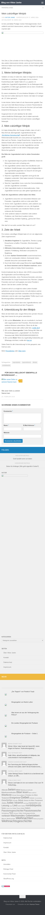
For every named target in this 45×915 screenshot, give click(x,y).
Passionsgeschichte (12, 810)
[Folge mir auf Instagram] (42, 450)
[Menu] (42, 2)
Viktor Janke (10, 17)
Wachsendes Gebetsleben (25, 815)
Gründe (14, 800)
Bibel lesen (22, 792)
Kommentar (8, 411)
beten (12, 789)
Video (20, 813)
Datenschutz (7, 662)
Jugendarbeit (16, 362)
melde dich (36, 328)
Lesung (5, 805)
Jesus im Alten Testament (33, 800)
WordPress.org (8, 878)
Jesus (20, 800)
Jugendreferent (26, 362)
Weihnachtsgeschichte (17, 821)
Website (6, 432)
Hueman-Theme (34, 904)
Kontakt (6, 657)
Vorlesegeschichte (29, 813)
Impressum (7, 667)
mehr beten (21, 806)
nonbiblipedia (6, 365)
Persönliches (7, 8)
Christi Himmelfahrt (18, 795)
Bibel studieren (32, 792)
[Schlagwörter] (38, 686)
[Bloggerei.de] (6, 886)
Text (11, 813)
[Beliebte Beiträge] (7, 686)
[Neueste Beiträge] (17, 686)
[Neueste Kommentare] (27, 686)
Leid (39, 803)
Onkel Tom (9, 808)
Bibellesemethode (27, 790)
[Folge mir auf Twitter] (35, 450)
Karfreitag (25, 803)
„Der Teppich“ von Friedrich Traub (22, 691)
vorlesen (6, 815)
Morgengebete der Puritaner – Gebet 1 (24, 733)
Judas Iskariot (14, 802)
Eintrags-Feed (8, 869)
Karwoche (33, 803)
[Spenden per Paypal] (39, 450)
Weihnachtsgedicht (38, 818)
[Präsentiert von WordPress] (16, 904)
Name (6, 425)
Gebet (25, 797)
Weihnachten (24, 818)
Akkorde (5, 790)
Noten (4, 808)
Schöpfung (5, 813)
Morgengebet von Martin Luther (22, 702)
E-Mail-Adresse (29, 425)
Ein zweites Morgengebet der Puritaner (24, 723)
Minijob (35, 362)
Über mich (21, 351)
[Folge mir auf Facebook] (32, 450)
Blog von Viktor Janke (11, 2)
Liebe (10, 805)
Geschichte (7, 800)
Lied (15, 805)
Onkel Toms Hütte (18, 808)
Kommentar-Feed (9, 874)
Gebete (31, 798)
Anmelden (6, 864)
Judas (4, 803)
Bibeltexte (7, 795)
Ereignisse (15, 797)
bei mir (29, 340)
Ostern (27, 808)
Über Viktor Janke (9, 653)
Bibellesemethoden (9, 792)
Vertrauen (15, 813)
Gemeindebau (38, 798)
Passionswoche (32, 810)
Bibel (18, 790)
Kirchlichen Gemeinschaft (11, 135)
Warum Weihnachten (8, 818)
